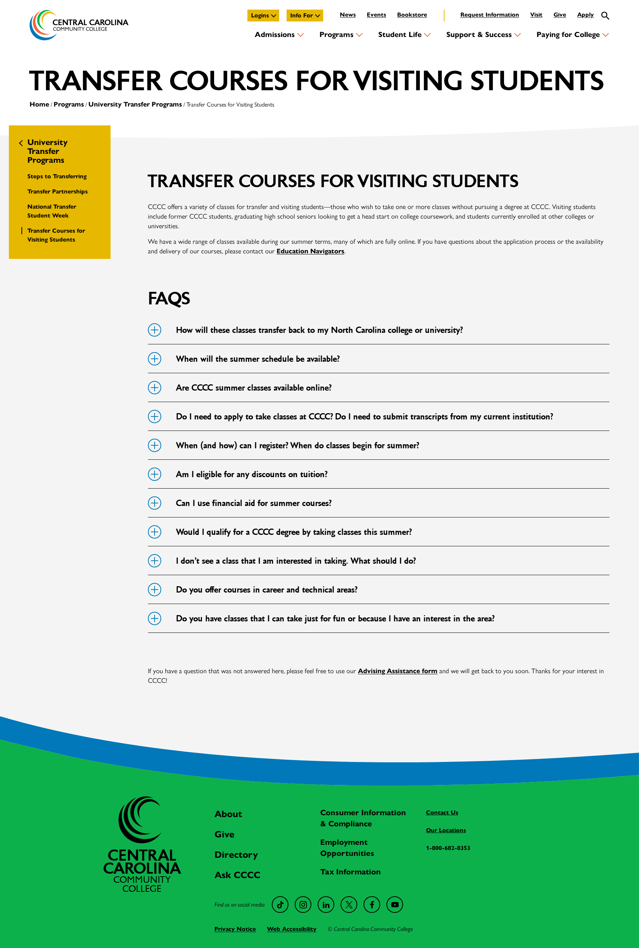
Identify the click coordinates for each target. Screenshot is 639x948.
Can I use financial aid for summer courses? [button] (253, 503)
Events (376, 14)
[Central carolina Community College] (142, 889)
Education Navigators (310, 251)
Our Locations (446, 830)
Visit (536, 14)
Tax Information (350, 872)
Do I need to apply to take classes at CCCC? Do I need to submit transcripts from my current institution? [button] (364, 416)
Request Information (489, 14)
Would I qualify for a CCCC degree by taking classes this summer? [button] (293, 532)
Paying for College (568, 34)
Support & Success (479, 34)
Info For (301, 15)
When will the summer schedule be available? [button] (257, 359)
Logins (260, 15)
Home (39, 104)
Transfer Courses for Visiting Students (56, 235)
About (228, 814)
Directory (236, 854)
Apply (585, 14)
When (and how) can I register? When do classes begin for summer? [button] (297, 445)
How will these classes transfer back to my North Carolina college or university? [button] (319, 330)
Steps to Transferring (57, 176)
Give (560, 14)
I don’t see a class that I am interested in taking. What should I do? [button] (295, 561)
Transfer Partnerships (57, 191)
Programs (337, 34)
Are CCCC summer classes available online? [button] (253, 387)
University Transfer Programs (135, 104)
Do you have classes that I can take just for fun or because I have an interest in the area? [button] (335, 618)
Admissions (275, 34)
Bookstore (412, 14)
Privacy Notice (235, 928)
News (348, 14)
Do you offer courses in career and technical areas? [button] (266, 589)
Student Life (400, 34)
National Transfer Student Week (51, 211)
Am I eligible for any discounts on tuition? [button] (251, 474)
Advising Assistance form (397, 671)
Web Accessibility (292, 928)
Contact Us (442, 812)
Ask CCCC (237, 875)
